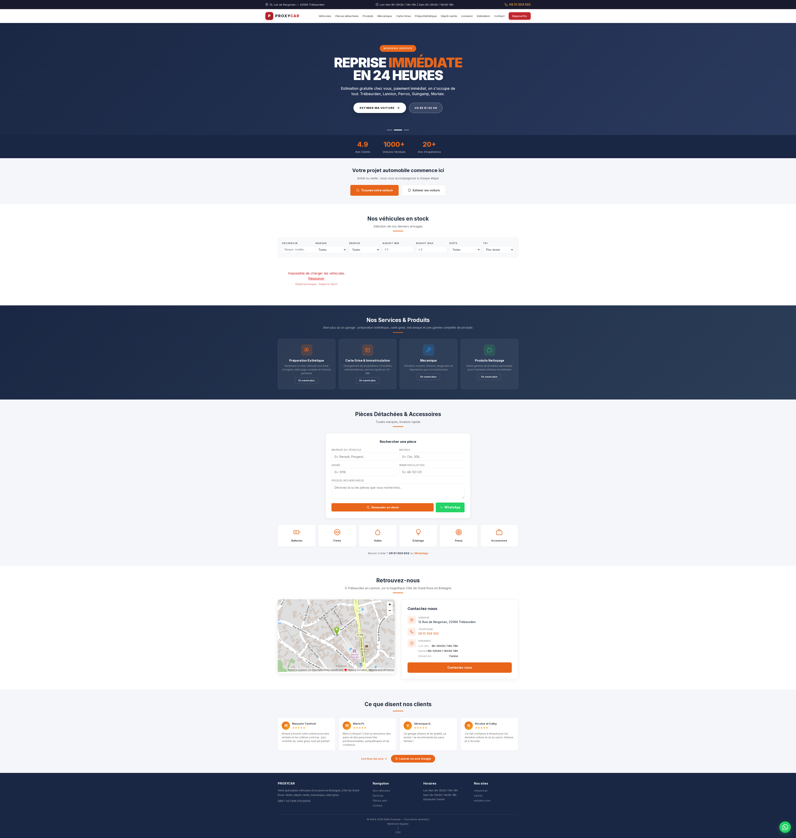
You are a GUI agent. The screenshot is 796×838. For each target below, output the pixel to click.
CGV (398, 832)
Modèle (404, 449)
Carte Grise (403, 16)
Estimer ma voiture (426, 190)
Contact (499, 16)
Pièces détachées (347, 16)
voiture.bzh (481, 790)
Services (378, 795)
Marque (321, 243)
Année (335, 465)
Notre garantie (420, 107)
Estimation (483, 16)
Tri (485, 243)
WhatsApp (452, 507)
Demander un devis (385, 507)
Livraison (467, 16)
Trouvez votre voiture (377, 190)
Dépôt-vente (449, 16)
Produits (368, 16)
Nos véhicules (381, 790)
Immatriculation (412, 465)
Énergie (354, 243)
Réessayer (316, 278)
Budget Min (390, 243)
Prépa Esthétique (426, 16)
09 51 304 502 (520, 4)
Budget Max (425, 243)
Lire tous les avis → (374, 758)
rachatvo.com (482, 800)
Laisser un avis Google (415, 758)
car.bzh (478, 795)
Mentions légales (398, 823)
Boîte (453, 243)
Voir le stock (375, 107)
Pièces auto (380, 800)
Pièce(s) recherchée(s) (347, 480)
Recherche (290, 243)
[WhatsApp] (785, 827)
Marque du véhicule (346, 449)
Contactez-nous (459, 667)
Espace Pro (519, 16)
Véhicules (325, 16)
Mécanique (384, 16)
